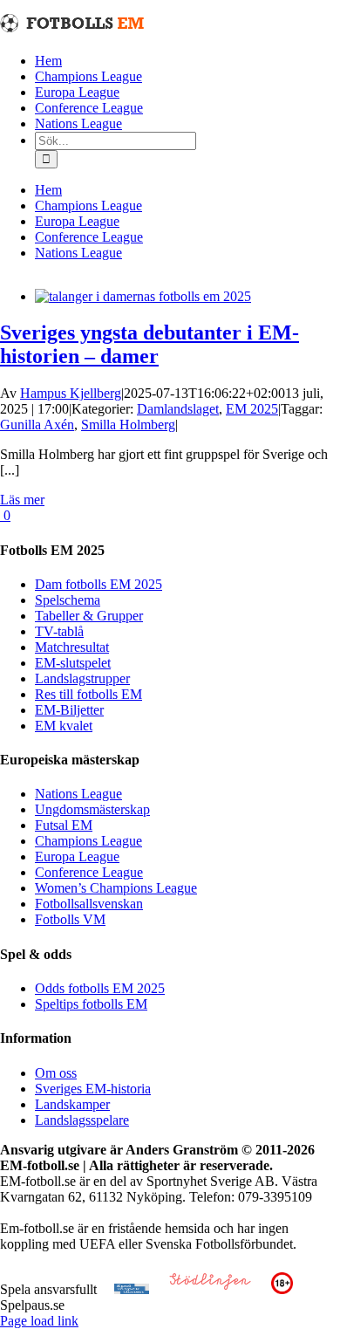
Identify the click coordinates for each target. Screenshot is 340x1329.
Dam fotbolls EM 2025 (98, 584)
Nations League (78, 793)
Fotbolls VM (70, 919)
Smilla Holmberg (128, 424)
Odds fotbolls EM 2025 (100, 988)
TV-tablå (59, 631)
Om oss (56, 1072)
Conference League (89, 872)
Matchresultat (72, 647)
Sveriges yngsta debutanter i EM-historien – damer (149, 344)
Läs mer (22, 499)
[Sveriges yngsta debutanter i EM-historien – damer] (143, 296)
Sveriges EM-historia (93, 1088)
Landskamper (72, 1104)
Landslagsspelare (82, 1120)
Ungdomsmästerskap (92, 809)
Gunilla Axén (37, 424)
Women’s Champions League (116, 887)
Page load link (39, 1320)
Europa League (77, 856)
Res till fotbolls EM (88, 694)
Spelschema (67, 600)
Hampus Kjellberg (70, 393)
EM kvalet (63, 725)
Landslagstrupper (82, 678)
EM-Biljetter (69, 709)
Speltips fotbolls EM (91, 1004)
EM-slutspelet (73, 662)
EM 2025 (252, 408)
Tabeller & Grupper (89, 615)
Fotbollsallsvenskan (89, 903)
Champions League (88, 840)
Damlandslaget (178, 408)
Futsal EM (63, 825)
